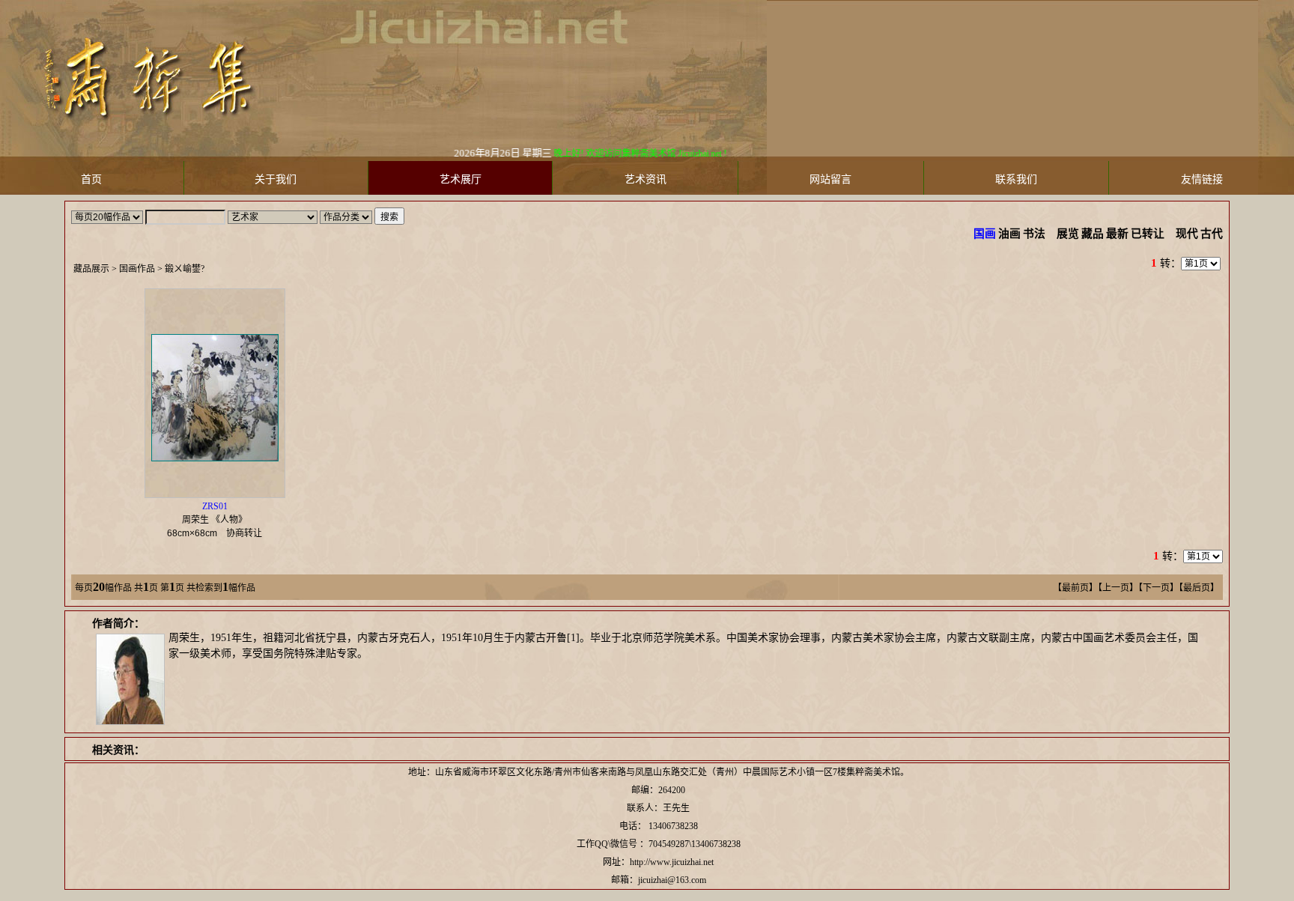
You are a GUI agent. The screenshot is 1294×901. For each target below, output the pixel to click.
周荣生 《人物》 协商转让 (219, 520)
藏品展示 (91, 269)
